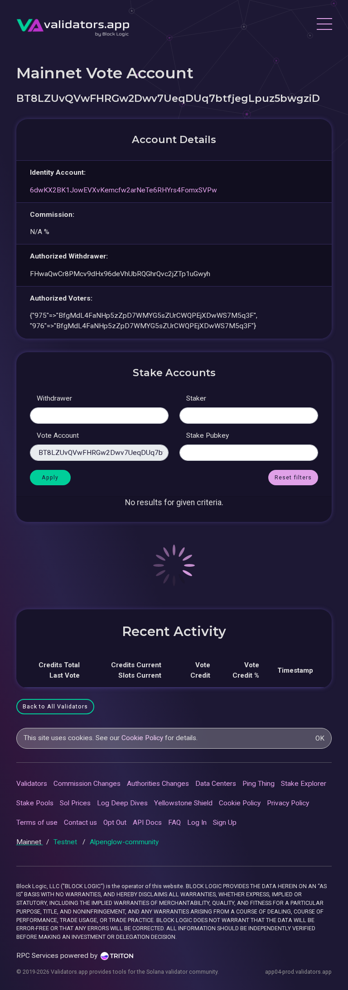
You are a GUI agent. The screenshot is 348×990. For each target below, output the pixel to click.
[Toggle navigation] (324, 25)
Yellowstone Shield (183, 803)
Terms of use (37, 822)
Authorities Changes (158, 784)
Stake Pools (34, 803)
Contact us (80, 822)
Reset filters (293, 477)
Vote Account (58, 435)
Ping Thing (258, 784)
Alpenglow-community (124, 842)
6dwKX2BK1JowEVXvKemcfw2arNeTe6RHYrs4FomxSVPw (123, 190)
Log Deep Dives (122, 803)
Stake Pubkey (207, 435)
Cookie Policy (142, 738)
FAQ (174, 822)
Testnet (66, 842)
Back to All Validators (55, 706)
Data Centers (215, 784)
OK (319, 738)
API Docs (147, 822)
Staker (196, 398)
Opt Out (114, 822)
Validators (31, 784)
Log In (197, 822)
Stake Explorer (303, 784)
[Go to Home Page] (73, 25)
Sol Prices (75, 803)
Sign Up (225, 822)
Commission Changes (87, 784)
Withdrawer (54, 398)
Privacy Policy (288, 803)
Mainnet (29, 842)
